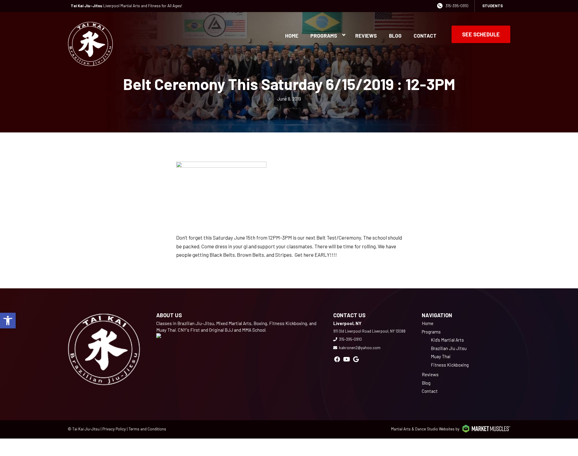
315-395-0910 (457, 5)
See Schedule (481, 34)
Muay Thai (441, 356)
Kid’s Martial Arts (447, 340)
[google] (356, 359)
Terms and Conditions (147, 429)
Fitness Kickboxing (450, 365)
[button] (8, 320)
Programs (323, 36)
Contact (425, 36)
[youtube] (346, 359)
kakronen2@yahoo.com (360, 347)
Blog (395, 36)
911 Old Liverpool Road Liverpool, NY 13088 (369, 331)
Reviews (366, 36)
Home (291, 36)
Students (492, 5)
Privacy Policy (114, 429)
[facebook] (337, 359)
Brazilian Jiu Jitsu (449, 348)
